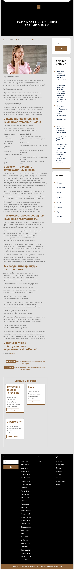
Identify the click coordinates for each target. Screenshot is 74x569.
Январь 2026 (25, 475)
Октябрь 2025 (26, 484)
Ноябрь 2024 (25, 520)
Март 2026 (25, 468)
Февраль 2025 (26, 511)
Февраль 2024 (26, 550)
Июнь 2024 (25, 537)
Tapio (31, 387)
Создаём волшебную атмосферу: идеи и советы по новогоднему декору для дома (61, 133)
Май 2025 (24, 501)
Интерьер (59, 183)
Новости (59, 197)
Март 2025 (24, 507)
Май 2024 (24, 540)
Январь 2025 (25, 514)
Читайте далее (12, 410)
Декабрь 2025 (26, 478)
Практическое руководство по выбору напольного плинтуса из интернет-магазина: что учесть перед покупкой (61, 93)
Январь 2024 (25, 553)
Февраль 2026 (26, 471)
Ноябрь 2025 (25, 481)
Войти (40, 461)
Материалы (60, 188)
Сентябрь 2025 (26, 488)
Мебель (59, 193)
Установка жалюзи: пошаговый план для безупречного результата (61, 76)
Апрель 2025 (25, 504)
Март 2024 (24, 547)
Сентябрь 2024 (26, 527)
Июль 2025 (25, 494)
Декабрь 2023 (26, 557)
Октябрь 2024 (26, 524)
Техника (59, 217)
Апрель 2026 (25, 465)
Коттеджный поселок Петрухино (13, 390)
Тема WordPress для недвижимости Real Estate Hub (31, 566)
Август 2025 (25, 491)
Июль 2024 (25, 534)
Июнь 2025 (25, 497)
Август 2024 (25, 530)
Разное (12, 353)
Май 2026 (24, 461)
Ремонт (59, 207)
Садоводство (61, 212)
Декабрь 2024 (26, 517)
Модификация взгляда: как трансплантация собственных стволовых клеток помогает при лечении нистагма (61, 153)
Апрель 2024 (25, 543)
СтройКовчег (14, 421)
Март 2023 (24, 560)
